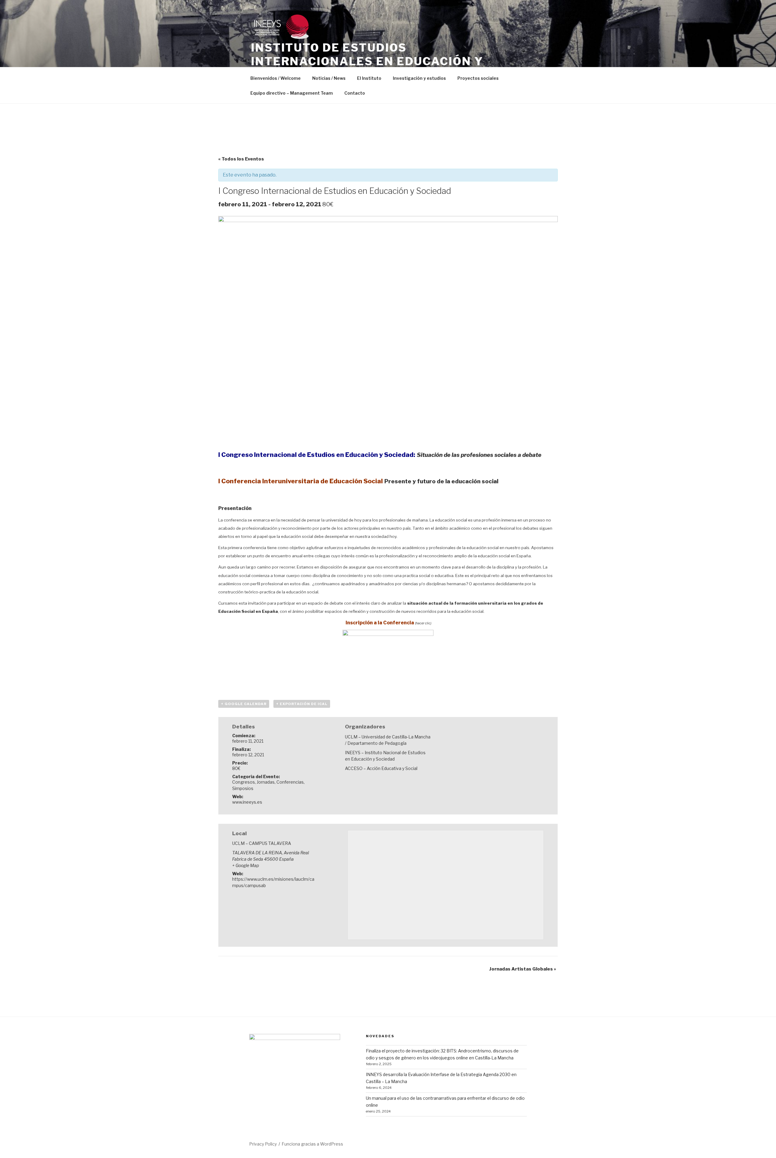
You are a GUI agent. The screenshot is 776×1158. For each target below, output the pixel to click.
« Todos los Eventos (241, 159)
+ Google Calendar (243, 704)
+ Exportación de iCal (301, 704)
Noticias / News (329, 78)
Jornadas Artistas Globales (522, 969)
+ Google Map (245, 865)
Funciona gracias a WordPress (312, 1143)
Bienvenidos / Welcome (275, 78)
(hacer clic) (423, 623)
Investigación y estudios (419, 78)
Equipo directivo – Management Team (291, 93)
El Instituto (369, 78)
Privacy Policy (263, 1143)
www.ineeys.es (247, 802)
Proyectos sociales (478, 78)
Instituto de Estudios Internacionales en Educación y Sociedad (367, 61)
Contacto (354, 93)
